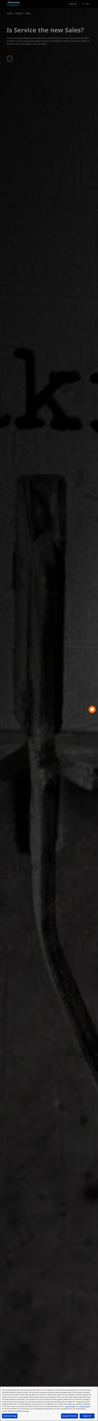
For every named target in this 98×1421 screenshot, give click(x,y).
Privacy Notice (84, 1406)
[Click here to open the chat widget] (92, 709)
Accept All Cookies (69, 1416)
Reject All (87, 1416)
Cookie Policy (70, 1406)
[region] (49, 1403)
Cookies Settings (9, 1416)
